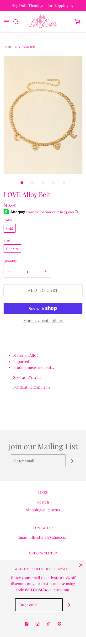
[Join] (72, 460)
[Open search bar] (17, 21)
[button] (43, 115)
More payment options (43, 320)
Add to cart (43, 290)
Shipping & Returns (43, 509)
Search (43, 501)
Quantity (10, 260)
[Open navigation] (6, 21)
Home (7, 47)
